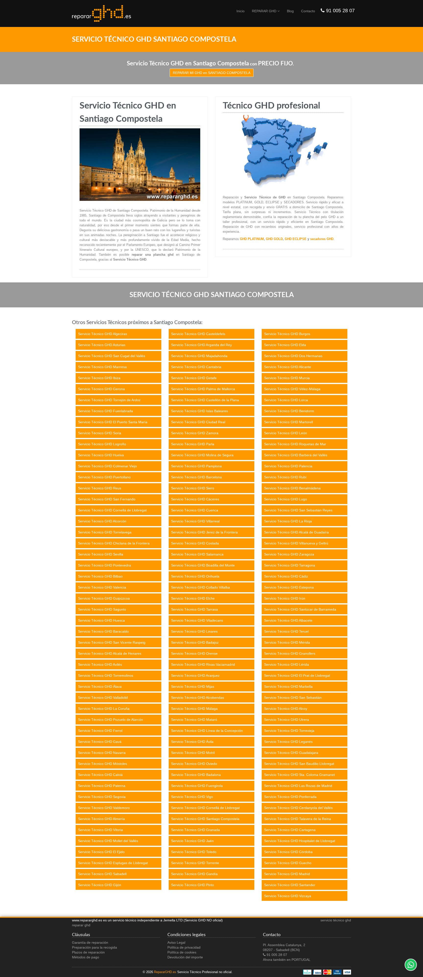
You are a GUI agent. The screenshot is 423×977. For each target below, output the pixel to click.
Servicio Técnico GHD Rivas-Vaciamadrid (203, 664)
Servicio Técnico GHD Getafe (194, 378)
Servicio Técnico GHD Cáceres (195, 499)
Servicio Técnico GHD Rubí (285, 477)
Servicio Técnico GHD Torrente (195, 863)
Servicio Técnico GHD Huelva (101, 455)
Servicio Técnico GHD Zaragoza (289, 554)
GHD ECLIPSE (295, 239)
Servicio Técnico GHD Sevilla (100, 554)
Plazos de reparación (88, 952)
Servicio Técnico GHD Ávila (192, 742)
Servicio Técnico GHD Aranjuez (195, 675)
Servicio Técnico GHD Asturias (101, 345)
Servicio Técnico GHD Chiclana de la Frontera (114, 543)
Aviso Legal (176, 942)
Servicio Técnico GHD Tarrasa (194, 609)
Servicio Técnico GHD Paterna (101, 786)
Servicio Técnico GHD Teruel (286, 631)
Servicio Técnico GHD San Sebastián (293, 698)
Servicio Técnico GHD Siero (192, 488)
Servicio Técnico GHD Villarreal (195, 521)
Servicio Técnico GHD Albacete (288, 620)
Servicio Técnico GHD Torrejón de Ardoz (109, 400)
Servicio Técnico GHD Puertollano (104, 477)
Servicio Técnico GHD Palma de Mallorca (203, 389)
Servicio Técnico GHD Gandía (194, 874)
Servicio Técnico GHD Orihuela (195, 576)
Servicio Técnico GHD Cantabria (196, 367)
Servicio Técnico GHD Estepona (289, 587)
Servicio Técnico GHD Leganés (288, 742)
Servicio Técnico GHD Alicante (287, 367)
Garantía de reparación (90, 942)
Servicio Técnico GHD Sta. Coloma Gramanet (299, 775)
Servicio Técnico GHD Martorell (288, 422)
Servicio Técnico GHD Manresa (102, 367)
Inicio (240, 11)
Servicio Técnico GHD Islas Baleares (199, 411)
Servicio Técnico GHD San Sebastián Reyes (298, 510)
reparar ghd (81, 925)
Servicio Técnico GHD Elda (285, 345)
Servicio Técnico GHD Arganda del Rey (201, 345)
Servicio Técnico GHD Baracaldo (103, 631)
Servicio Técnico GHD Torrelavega (104, 532)
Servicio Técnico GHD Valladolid (103, 698)
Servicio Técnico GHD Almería (101, 819)
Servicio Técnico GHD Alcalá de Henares (109, 653)
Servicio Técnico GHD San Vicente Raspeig (111, 642)
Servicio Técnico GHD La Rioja (288, 521)
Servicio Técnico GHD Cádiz (286, 576)
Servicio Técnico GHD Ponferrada (290, 797)
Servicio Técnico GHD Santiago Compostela (205, 819)
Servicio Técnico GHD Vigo (192, 797)
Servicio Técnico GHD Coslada (195, 543)
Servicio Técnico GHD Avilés (100, 664)
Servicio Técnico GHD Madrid (287, 874)
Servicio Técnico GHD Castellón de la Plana (205, 400)
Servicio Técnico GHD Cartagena (290, 830)
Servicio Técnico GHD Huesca (101, 620)
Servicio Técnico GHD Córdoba (288, 852)
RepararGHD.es (165, 972)
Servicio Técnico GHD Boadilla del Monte (203, 565)
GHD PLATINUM (252, 239)
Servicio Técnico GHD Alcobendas (197, 698)
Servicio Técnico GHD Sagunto (102, 609)
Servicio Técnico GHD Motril (193, 753)
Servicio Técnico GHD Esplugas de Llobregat (113, 863)
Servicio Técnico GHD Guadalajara (291, 753)
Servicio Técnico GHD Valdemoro (104, 808)
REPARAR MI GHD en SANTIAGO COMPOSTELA (211, 73)
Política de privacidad (183, 947)
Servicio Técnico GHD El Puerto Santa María (112, 422)
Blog (290, 11)
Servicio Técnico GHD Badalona (196, 775)
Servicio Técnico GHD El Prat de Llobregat (297, 675)
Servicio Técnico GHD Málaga (194, 709)
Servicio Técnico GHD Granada (195, 830)
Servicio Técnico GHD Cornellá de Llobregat (112, 510)
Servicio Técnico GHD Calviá (100, 775)
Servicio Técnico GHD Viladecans (197, 620)
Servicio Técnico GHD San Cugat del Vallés (111, 356)
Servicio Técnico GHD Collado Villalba (200, 587)
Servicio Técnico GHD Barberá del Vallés (295, 455)
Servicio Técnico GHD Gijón (99, 885)
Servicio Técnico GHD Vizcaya (287, 896)
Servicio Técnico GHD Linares (194, 631)
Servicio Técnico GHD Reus (99, 488)
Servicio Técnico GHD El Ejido (101, 852)
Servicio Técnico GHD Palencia (288, 466)
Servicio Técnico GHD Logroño (102, 444)
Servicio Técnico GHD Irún (284, 598)
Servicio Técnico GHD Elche (193, 598)
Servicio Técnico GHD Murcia (287, 378)
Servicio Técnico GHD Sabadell (102, 874)
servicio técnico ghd (335, 920)
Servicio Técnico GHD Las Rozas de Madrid (298, 786)
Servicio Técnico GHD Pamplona (196, 466)
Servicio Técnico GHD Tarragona (289, 565)
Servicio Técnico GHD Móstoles (102, 764)
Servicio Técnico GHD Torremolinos (105, 675)
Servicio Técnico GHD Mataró (194, 720)
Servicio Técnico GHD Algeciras (102, 334)
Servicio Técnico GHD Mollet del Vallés (108, 841)
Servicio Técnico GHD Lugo (285, 499)
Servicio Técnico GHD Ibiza (99, 378)
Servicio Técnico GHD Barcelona (196, 477)
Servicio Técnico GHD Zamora (194, 433)
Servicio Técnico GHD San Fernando (106, 499)
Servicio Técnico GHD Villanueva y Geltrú (296, 543)
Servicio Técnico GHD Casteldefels (198, 334)
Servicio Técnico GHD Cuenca (194, 510)
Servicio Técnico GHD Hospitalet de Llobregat (299, 841)
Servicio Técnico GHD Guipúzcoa (104, 598)
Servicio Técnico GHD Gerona (101, 389)
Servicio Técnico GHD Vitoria (100, 830)
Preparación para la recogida (94, 947)
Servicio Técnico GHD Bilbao (100, 576)
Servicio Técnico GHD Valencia (102, 587)
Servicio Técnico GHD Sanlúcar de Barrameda (300, 609)
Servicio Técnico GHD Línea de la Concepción (207, 731)
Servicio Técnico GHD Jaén (192, 841)
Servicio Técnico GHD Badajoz (195, 642)
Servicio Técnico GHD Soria (99, 433)
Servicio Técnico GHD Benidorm (289, 411)
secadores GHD (321, 239)
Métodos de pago (85, 957)
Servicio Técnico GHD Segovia (102, 797)
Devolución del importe (185, 957)
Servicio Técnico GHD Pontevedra (104, 565)
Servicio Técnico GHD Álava (100, 686)
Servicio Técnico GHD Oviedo (194, 764)
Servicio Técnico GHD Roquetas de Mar (295, 444)
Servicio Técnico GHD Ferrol (100, 731)
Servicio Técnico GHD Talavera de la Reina (297, 819)
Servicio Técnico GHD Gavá (99, 742)
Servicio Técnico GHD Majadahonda (199, 356)
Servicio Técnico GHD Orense (194, 653)
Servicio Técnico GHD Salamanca (197, 554)
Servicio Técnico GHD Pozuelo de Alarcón (110, 720)
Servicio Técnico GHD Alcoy (285, 709)
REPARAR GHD (264, 11)
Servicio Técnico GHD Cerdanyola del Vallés (298, 808)
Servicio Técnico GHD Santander (289, 885)
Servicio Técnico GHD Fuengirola (197, 786)
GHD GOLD (274, 239)
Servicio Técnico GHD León (285, 433)
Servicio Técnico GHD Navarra (102, 753)
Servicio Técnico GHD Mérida (287, 642)
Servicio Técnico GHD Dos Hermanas (293, 356)
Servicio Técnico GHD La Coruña (103, 709)
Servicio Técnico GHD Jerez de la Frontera (204, 532)
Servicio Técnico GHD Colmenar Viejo (107, 466)
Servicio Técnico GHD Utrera (286, 720)
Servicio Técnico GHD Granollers (289, 653)
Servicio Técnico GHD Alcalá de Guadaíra (296, 532)
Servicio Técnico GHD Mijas (192, 686)
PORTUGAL (301, 960)
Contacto (308, 11)
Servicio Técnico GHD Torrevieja (289, 731)
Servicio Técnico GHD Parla (192, 444)
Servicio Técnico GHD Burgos (287, 334)
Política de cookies (181, 952)
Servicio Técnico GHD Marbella (288, 686)
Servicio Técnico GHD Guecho (287, 863)
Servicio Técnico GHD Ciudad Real (198, 422)
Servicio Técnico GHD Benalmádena (292, 488)
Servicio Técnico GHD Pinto (192, 885)
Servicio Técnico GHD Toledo (193, 852)
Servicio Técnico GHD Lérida (286, 664)
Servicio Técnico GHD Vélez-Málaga (292, 389)
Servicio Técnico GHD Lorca (286, 400)
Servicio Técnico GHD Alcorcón (102, 521)
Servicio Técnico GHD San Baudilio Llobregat (299, 764)
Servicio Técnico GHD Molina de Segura (202, 455)
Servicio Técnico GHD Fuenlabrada (105, 411)
